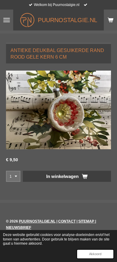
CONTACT (67, 221)
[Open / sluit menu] (6, 20)
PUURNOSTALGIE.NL (37, 221)
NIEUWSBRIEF (18, 228)
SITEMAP (86, 221)
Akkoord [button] (95, 254)
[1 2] (13, 176)
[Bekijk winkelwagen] (110, 20)
